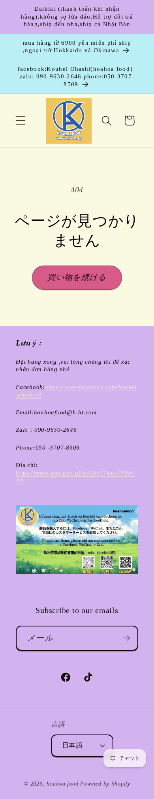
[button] (20, 120)
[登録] (126, 638)
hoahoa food (63, 783)
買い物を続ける (76, 277)
